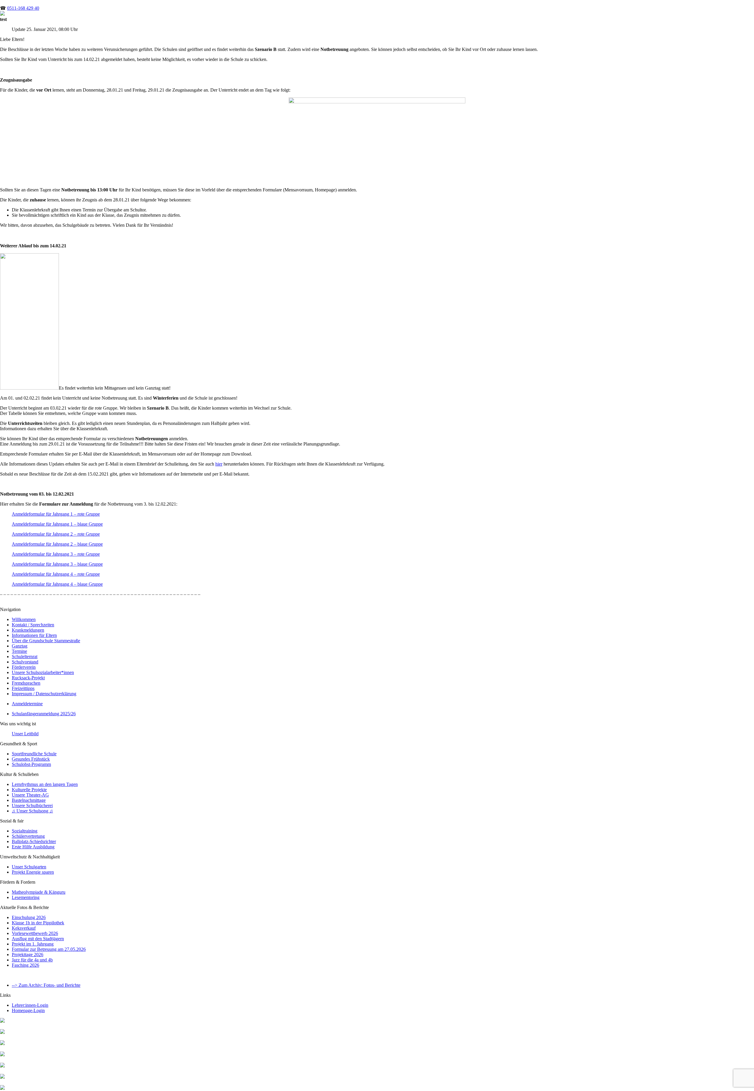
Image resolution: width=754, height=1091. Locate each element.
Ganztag (19, 645)
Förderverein (24, 667)
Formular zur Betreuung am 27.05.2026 (49, 949)
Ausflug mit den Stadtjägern (38, 938)
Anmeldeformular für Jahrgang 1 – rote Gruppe (56, 513)
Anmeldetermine (27, 703)
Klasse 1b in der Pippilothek (38, 922)
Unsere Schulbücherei (32, 805)
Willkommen (24, 619)
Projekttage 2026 (27, 954)
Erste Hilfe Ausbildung (33, 846)
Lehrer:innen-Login (30, 1005)
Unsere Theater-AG (30, 794)
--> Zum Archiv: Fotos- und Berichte (46, 985)
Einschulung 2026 (29, 917)
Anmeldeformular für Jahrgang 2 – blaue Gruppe (57, 544)
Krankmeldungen (28, 630)
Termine (19, 651)
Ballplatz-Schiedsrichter (34, 841)
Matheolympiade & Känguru (38, 892)
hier (218, 463)
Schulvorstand (25, 661)
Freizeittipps (23, 688)
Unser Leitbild (25, 733)
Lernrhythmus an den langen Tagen (45, 784)
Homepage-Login (28, 1010)
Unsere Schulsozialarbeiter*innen (43, 672)
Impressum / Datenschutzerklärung (44, 693)
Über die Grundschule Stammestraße (46, 640)
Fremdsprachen (26, 683)
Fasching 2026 (25, 965)
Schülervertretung (28, 836)
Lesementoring (25, 897)
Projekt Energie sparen (33, 872)
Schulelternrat (24, 656)
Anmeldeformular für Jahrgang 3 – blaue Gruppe (57, 564)
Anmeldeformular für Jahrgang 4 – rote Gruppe (56, 574)
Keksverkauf (24, 928)
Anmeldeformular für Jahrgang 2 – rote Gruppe (56, 534)
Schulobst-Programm (31, 764)
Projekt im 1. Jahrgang (33, 943)
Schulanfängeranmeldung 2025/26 (44, 713)
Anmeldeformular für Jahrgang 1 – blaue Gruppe (57, 524)
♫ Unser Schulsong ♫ (32, 810)
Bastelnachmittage (29, 800)
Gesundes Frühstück (31, 758)
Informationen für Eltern (34, 635)
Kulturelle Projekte (29, 789)
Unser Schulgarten (29, 866)
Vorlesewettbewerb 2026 (35, 933)
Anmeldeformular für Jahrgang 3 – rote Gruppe (56, 554)
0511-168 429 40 (23, 8)
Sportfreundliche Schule (34, 753)
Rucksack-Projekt (28, 677)
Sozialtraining (24, 830)
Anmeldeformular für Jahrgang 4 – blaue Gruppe (57, 584)
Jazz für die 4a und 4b (32, 959)
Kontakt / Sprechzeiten (33, 624)
